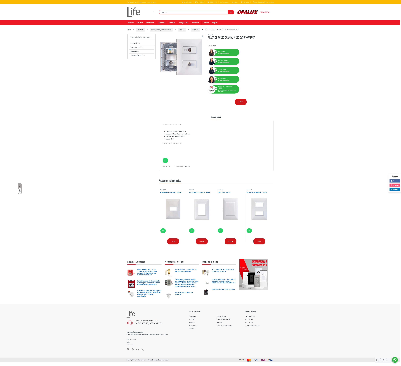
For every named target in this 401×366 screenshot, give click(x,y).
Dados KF (135, 43)
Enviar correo (224, 2)
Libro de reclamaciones (224, 326)
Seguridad (161, 23)
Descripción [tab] (216, 117)
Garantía (219, 322)
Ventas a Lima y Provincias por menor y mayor (141, 2)
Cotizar (240, 102)
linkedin (395, 189)
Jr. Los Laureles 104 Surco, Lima (264, 2)
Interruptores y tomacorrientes (161, 30)
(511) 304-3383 (250, 316)
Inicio (132, 23)
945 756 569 (200, 2)
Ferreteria (195, 23)
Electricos (172, 23)
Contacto (246, 2)
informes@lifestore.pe (252, 326)
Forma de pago (222, 316)
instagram (396, 185)
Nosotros (235, 2)
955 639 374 (213, 2)
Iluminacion (150, 23)
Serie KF (182, 30)
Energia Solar (183, 23)
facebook (395, 181)
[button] (203, 36)
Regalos (215, 23)
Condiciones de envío (224, 319)
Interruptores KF (137, 47)
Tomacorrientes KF (138, 55)
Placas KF (195, 30)
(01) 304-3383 (188, 2)
